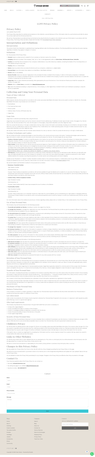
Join (75, 428)
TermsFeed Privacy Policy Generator (52, 39)
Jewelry (69, 10)
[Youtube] (16, 1)
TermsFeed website (61, 160)
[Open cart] (87, 5)
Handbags (60, 10)
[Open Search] (82, 5)
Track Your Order (38, 439)
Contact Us (37, 428)
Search (36, 421)
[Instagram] (9, 1)
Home (5, 10)
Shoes (88, 10)
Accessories (78, 10)
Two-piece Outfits (42, 10)
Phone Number (10, 390)
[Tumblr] (14, 1)
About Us (36, 425)
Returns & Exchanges (39, 432)
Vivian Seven (19, 452)
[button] (69, 6)
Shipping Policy (38, 434)
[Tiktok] (12, 1)
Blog (35, 423)
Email (8, 384)
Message (9, 397)
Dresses (52, 10)
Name (8, 377)
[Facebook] (7, 1)
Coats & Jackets (29, 10)
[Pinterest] (10, 1)
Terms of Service (38, 430)
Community (47, 14)
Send (47, 411)
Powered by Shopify (28, 452)
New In (11, 10)
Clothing (19, 10)
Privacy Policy (37, 436)
